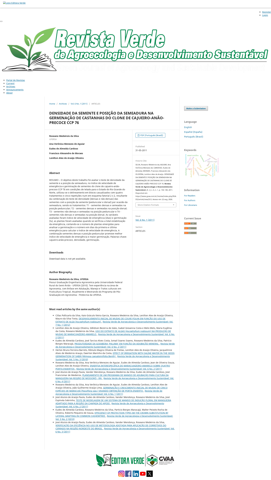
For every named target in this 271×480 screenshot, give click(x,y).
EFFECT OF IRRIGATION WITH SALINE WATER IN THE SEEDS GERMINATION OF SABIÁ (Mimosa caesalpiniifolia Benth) (115, 355)
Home (52, 103)
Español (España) (193, 131)
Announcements (15, 89)
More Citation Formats (148, 204)
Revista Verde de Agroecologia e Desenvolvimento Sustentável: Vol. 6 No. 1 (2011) (109, 392)
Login (265, 15)
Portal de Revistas (15, 80)
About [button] (9, 92)
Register (266, 12)
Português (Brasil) (193, 136)
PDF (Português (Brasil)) (151, 135)
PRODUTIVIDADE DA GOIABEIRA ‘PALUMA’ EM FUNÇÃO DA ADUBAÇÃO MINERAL (116, 343)
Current (10, 83)
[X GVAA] (149, 476)
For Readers (189, 195)
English (188, 127)
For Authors (189, 200)
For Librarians (190, 205)
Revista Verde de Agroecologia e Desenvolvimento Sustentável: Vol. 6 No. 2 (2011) (115, 345)
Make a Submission (196, 108)
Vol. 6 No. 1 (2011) (79, 103)
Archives (10, 86)
